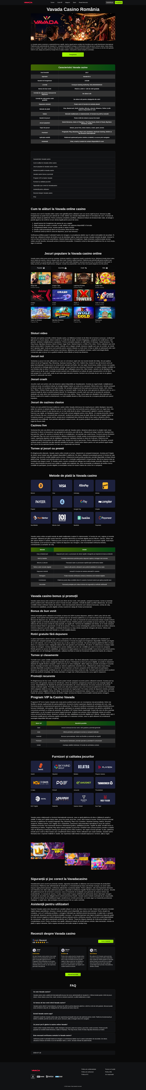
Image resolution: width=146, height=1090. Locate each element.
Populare (39, 268)
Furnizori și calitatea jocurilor (42, 182)
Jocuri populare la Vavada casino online (45, 166)
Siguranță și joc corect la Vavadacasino (45, 185)
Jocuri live (61, 268)
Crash (82, 268)
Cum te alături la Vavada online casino (45, 163)
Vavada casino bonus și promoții (43, 174)
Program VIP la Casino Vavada (42, 178)
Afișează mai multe (73, 974)
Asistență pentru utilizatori (41, 189)
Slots (103, 268)
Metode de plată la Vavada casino (43, 170)
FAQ (34, 197)
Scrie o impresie (105, 941)
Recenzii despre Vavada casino (42, 193)
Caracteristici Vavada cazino (41, 159)
